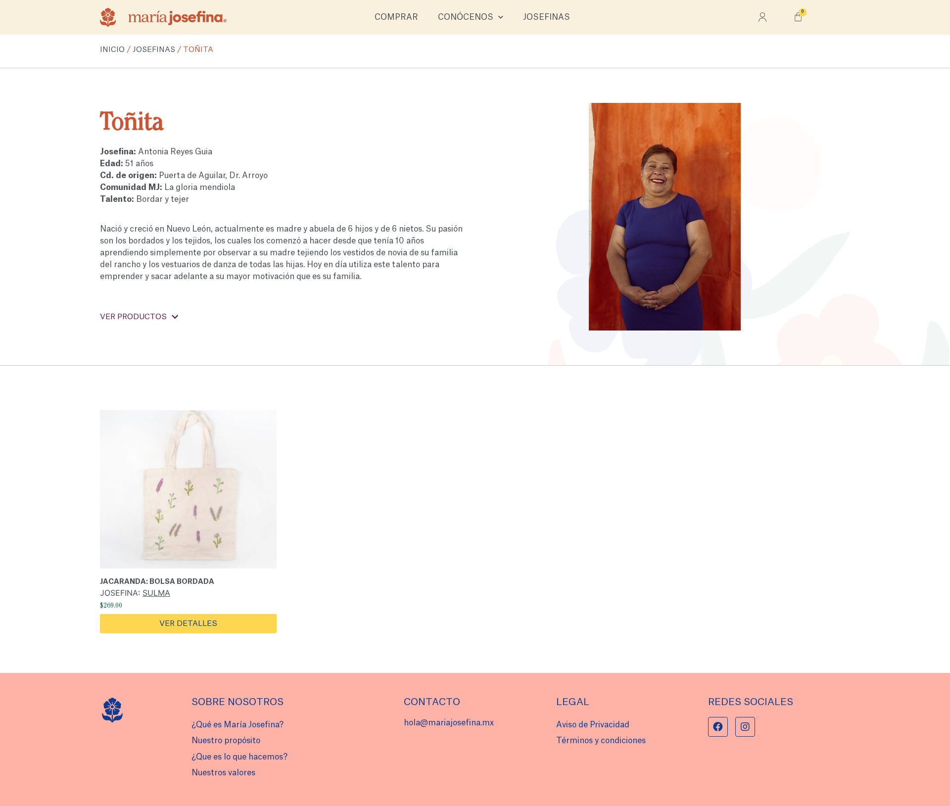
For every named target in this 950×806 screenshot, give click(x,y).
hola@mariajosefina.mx (449, 723)
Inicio (112, 49)
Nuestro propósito (225, 741)
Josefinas (546, 17)
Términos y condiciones (601, 741)
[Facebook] (718, 727)
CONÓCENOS (465, 17)
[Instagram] (745, 727)
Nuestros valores (223, 773)
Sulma (156, 593)
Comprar (396, 17)
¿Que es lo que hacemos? (239, 757)
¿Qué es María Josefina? (237, 725)
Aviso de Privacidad (592, 725)
